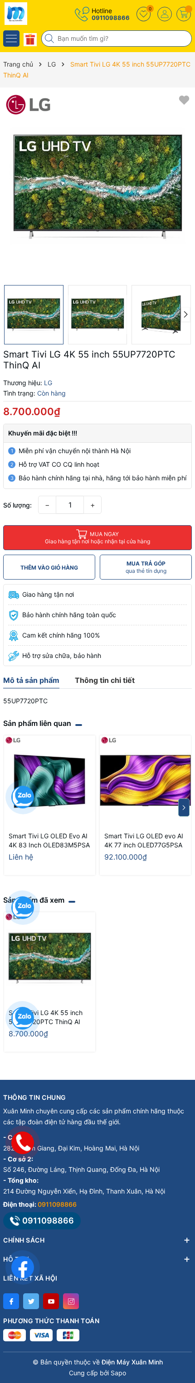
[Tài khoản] (164, 14)
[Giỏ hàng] (183, 14)
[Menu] (11, 38)
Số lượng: (17, 505)
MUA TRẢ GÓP (146, 567)
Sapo (118, 1373)
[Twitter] (31, 1301)
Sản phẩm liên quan (37, 723)
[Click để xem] (97, 186)
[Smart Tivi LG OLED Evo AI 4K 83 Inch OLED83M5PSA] (49, 781)
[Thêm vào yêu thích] (184, 99)
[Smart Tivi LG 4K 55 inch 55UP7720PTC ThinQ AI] (49, 957)
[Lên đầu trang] (181, 1302)
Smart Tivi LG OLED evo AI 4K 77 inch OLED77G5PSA (143, 840)
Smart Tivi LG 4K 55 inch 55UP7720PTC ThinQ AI (46, 1017)
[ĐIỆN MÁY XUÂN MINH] (34, 13)
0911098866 (111, 17)
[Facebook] (11, 1301)
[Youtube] (51, 1301)
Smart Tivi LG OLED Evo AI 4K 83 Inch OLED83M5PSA (49, 840)
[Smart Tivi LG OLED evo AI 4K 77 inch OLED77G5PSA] (145, 781)
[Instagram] (71, 1301)
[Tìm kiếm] (50, 38)
